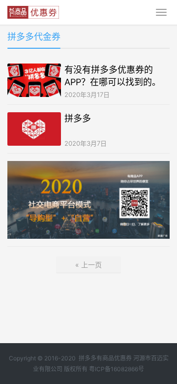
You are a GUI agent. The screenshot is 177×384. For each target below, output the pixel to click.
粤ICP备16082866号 (116, 369)
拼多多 (77, 118)
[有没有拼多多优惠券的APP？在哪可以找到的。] (34, 80)
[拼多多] (34, 129)
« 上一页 (88, 264)
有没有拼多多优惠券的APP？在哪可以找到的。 (112, 75)
